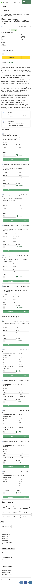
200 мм (23, 36)
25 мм (19, 172)
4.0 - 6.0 (23, 38)
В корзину (11, 57)
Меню (4, 6)
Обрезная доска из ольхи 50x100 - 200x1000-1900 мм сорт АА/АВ (16, 230)
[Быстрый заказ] (26, 57)
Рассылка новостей (7, 574)
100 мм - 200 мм (17, 236)
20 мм (16, 327)
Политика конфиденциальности (10, 544)
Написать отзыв (6, 526)
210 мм (21, 483)
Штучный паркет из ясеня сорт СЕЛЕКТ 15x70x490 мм (14, 354)
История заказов (6, 570)
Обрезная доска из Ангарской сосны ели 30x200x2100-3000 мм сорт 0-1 (14, 138)
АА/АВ (14, 241)
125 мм (20, 175)
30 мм (17, 142)
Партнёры (4, 560)
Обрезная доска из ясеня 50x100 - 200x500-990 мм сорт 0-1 (15, 260)
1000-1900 (15, 238)
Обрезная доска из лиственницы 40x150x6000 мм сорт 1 (12, 199)
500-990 (15, 269)
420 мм (21, 392)
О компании (5, 540)
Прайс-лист (5, 536)
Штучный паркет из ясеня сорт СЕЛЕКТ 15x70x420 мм (14, 385)
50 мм (14, 233)
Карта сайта (5, 552)
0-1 (22, 39)
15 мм (20, 357)
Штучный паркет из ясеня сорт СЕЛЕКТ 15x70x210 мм (14, 476)
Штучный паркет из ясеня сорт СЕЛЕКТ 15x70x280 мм (14, 446)
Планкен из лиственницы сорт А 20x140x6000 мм (16, 324)
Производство (6, 538)
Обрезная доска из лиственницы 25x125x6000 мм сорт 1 (12, 169)
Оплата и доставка (7, 542)
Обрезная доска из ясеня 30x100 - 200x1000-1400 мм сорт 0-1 (16, 290)
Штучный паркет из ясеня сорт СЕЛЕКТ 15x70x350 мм (14, 415)
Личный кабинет (6, 569)
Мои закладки (6, 572)
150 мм (20, 205)
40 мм (22, 34)
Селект (21, 364)
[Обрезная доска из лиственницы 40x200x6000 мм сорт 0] (16, 27)
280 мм (21, 453)
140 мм (17, 330)
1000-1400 (15, 299)
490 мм (21, 362)
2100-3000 (18, 147)
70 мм (20, 359)
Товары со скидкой (7, 561)
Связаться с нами (6, 551)
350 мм (21, 423)
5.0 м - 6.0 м (18, 332)
